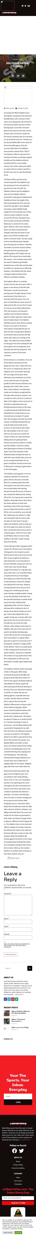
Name (6, 918)
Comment (8, 894)
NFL (21, 59)
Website (7, 934)
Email (6, 926)
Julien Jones (15, 858)
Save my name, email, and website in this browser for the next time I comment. (17, 945)
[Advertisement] (18, 35)
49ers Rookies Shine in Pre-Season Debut (20, 1012)
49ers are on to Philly (19, 1027)
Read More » (14, 1015)
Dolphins (16, 59)
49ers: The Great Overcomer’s (18, 1020)
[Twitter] (25, 6)
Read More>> (19, 994)
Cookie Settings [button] (8, 1232)
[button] (29, 6)
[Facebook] (22, 6)
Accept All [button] (18, 1232)
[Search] (29, 968)
